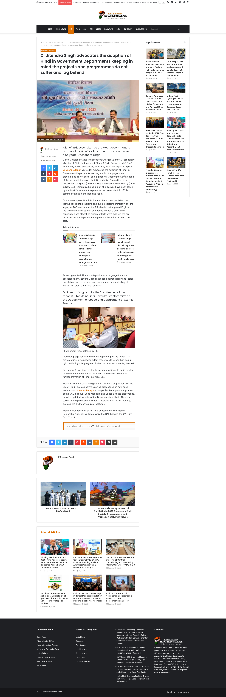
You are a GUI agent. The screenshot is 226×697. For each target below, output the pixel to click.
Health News (81, 649)
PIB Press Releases (56, 42)
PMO (78, 29)
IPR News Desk (51, 149)
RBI (91, 29)
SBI (84, 29)
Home (49, 29)
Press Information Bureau (47, 645)
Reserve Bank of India (45, 657)
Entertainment (82, 645)
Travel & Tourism (83, 661)
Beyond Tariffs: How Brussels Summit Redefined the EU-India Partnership (175, 175)
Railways (108, 29)
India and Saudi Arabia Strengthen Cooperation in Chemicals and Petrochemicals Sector (119, 597)
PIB (70, 29)
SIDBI (98, 29)
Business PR (141, 29)
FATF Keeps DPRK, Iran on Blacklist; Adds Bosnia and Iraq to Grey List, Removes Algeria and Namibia (175, 68)
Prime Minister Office (45, 641)
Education (80, 641)
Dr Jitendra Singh (72, 170)
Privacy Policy (183, 692)
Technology (81, 657)
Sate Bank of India (44, 661)
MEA (118, 29)
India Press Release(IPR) (52, 691)
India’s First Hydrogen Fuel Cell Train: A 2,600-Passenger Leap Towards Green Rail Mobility (176, 103)
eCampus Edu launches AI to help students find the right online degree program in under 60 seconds (115, 2)
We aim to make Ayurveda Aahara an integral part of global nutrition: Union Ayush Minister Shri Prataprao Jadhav (54, 598)
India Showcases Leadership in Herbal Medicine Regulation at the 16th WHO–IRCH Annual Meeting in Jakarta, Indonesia (87, 597)
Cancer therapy (85, 390)
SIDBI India (41, 665)
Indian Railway (42, 653)
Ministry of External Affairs (47, 649)
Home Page (41, 637)
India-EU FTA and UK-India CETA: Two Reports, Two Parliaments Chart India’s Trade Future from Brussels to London (155, 138)
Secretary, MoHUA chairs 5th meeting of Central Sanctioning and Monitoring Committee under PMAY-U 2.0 (120, 561)
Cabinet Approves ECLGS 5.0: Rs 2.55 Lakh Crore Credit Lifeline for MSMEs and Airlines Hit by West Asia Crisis (154, 103)
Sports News (81, 653)
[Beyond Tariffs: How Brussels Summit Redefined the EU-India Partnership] (176, 162)
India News (61, 29)
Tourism (128, 29)
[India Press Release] (113, 15)
